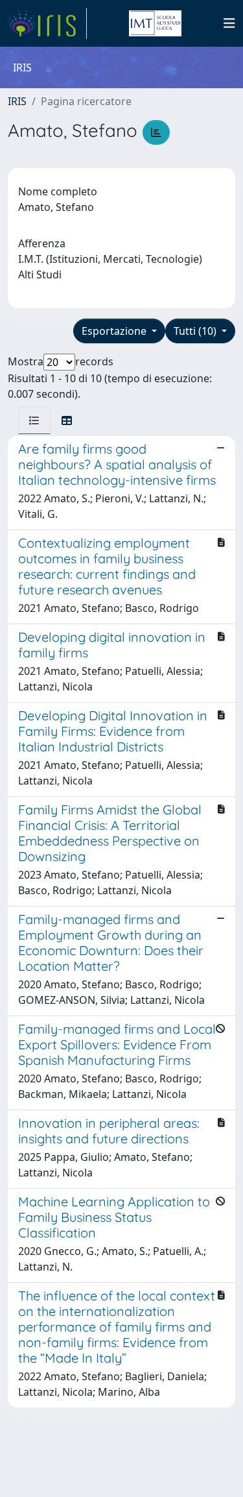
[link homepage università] (155, 23)
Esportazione (115, 331)
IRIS (17, 101)
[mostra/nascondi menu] (229, 23)
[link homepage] (47, 23)
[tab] (34, 420)
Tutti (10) (196, 331)
